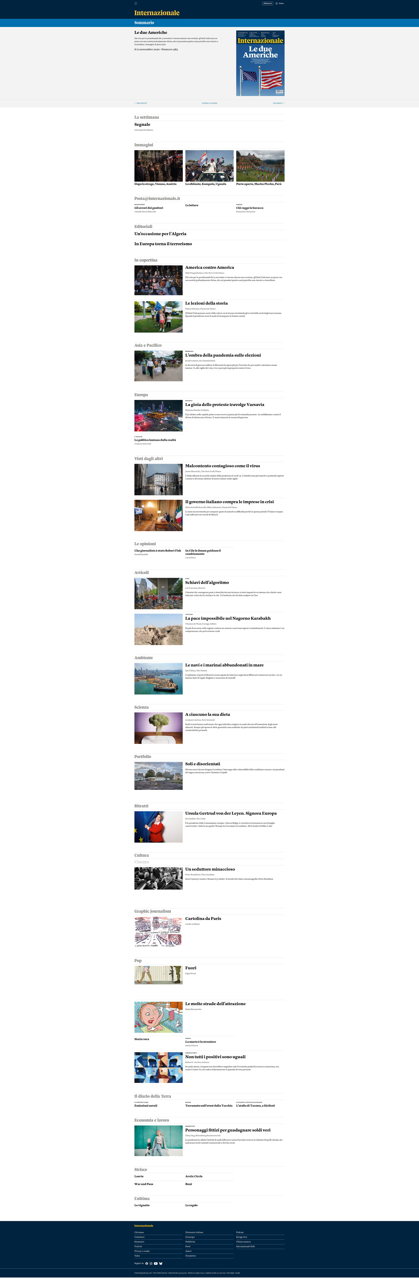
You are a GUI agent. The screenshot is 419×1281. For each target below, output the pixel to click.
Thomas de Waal (193, 624)
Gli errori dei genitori (148, 208)
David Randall (141, 554)
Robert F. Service (193, 1062)
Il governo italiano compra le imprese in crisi (229, 502)
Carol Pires (190, 558)
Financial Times (208, 309)
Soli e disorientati (202, 764)
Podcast (240, 1232)
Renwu (201, 588)
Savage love (241, 1237)
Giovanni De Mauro (143, 130)
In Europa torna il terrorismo (163, 244)
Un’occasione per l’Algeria (160, 234)
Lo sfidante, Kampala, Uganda (205, 184)
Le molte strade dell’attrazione (215, 1004)
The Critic (201, 819)
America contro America (209, 268)
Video (137, 1256)
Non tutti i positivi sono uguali (215, 1057)
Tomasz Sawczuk (142, 444)
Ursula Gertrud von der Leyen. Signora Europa (231, 813)
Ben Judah (190, 819)
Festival (138, 1247)
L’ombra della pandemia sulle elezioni (223, 355)
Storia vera (141, 1039)
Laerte (138, 1176)
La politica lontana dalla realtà (155, 440)
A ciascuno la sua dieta (207, 715)
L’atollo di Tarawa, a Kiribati (255, 1105)
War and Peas (143, 1184)
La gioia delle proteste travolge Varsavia (224, 405)
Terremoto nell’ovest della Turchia (209, 1105)
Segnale (142, 125)
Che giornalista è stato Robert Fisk (157, 550)
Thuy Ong (190, 1136)
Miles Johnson (214, 507)
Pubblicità (190, 1242)
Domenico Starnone (245, 212)
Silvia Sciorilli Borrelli (195, 507)
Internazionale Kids (245, 1247)
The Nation (201, 671)
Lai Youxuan (191, 588)
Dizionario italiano (194, 1232)
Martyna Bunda (192, 410)
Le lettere (191, 205)
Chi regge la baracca (249, 208)
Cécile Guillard (192, 924)
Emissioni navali (145, 1105)
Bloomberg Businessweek (208, 1136)
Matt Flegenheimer (194, 273)
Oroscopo (190, 1237)
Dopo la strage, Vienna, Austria (155, 184)
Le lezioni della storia (206, 303)
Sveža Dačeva (191, 1046)
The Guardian (207, 875)
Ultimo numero (243, 1242)
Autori (188, 1251)
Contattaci (139, 1237)
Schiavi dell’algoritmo (207, 583)
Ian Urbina (190, 671)
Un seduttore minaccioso (210, 869)
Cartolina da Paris (203, 919)
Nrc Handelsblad (207, 361)
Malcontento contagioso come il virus (222, 466)
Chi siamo (139, 1232)
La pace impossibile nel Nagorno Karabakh (228, 619)
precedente (142, 103)
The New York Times (214, 273)
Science (205, 1062)
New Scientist (208, 720)
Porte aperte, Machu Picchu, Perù (259, 184)
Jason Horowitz (192, 471)
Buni (188, 1184)
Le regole (191, 1205)
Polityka (205, 410)
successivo (277, 103)
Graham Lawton (193, 720)
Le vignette (142, 1205)
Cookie (237, 1273)
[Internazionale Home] (144, 1226)
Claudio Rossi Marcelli (145, 212)
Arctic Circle (194, 1176)
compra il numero (209, 103)
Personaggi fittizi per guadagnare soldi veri (228, 1130)
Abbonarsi (267, 3)
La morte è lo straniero (200, 1042)
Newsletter (190, 1256)
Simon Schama (192, 309)
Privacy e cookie (142, 1251)
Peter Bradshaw (192, 875)
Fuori (190, 968)
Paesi (187, 1247)
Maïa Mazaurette (193, 1009)
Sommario (139, 1242)
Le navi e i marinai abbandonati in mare (224, 665)
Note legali (230, 1273)
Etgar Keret (190, 974)
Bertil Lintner (191, 361)
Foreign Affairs (209, 624)
